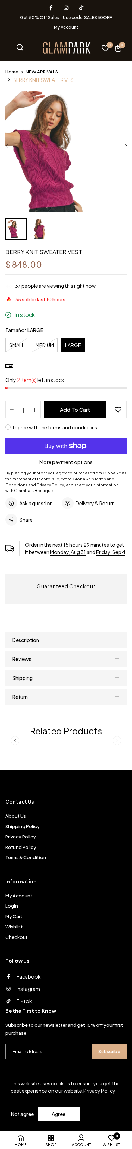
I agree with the (54, 427)
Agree (58, 1114)
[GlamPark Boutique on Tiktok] (81, 8)
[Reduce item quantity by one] (11, 410)
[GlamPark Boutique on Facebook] (51, 8)
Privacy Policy (99, 1091)
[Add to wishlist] (118, 409)
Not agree (22, 1114)
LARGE (73, 345)
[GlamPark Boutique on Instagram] (66, 8)
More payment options (66, 462)
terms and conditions (72, 427)
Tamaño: (24, 329)
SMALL (16, 345)
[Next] (126, 146)
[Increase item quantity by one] (34, 410)
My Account (66, 27)
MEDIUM (45, 345)
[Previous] (7, 146)
